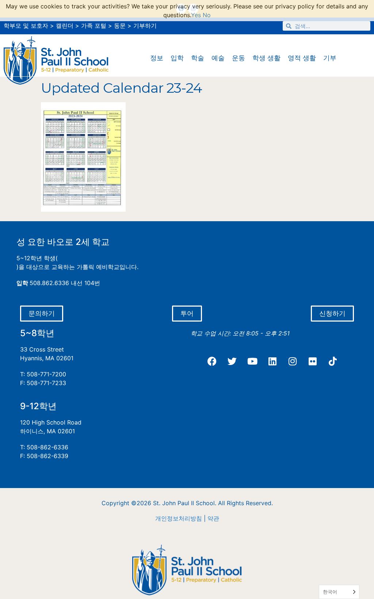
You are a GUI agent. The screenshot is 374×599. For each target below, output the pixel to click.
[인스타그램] (292, 361)
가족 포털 (93, 25)
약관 (213, 518)
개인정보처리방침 (178, 518)
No (207, 15)
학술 (197, 58)
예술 (218, 58)
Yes (196, 15)
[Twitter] (232, 361)
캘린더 (64, 25)
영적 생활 (302, 58)
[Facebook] (212, 361)
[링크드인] (272, 361)
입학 (177, 58)
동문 (120, 25)
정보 (156, 58)
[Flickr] (313, 361)
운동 (238, 58)
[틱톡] (333, 361)
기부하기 (145, 25)
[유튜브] (252, 361)
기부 (329, 58)
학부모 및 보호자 (26, 25)
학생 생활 (266, 58)
